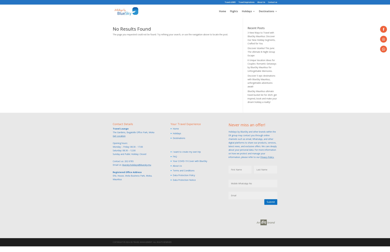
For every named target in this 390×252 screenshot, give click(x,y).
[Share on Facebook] (383, 29)
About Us (261, 2)
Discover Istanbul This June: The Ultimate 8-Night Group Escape (261, 52)
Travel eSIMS (230, 2)
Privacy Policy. (267, 157)
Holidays (247, 11)
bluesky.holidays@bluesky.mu (136, 164)
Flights (234, 11)
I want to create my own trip (187, 151)
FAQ (175, 156)
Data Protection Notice (184, 179)
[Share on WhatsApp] (383, 49)
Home (222, 11)
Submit (271, 202)
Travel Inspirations (246, 2)
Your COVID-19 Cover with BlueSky (190, 161)
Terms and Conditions (184, 170)
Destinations (266, 11)
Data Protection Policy (184, 175)
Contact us (272, 2)
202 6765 (129, 161)
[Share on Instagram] (383, 39)
